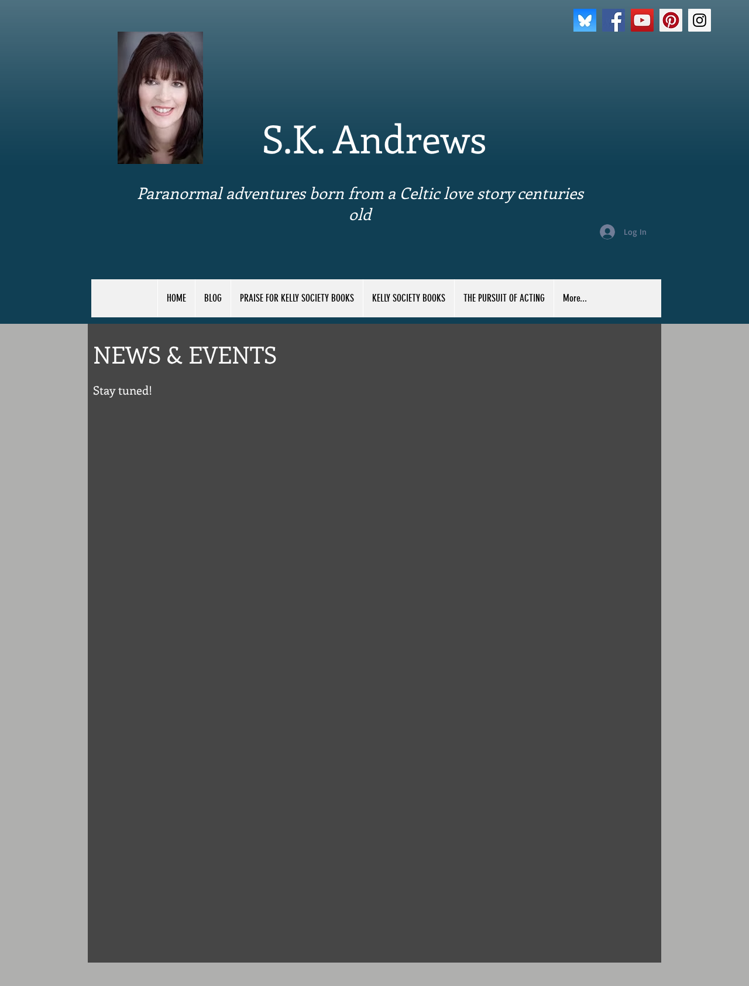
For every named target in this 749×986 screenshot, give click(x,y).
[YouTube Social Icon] (642, 20)
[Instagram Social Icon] (699, 20)
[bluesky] (584, 20)
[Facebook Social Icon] (613, 20)
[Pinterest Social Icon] (670, 20)
